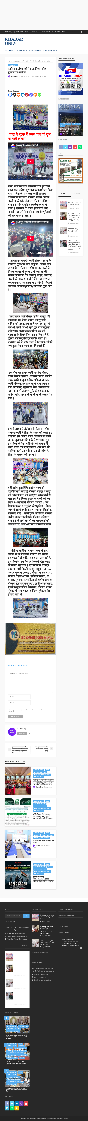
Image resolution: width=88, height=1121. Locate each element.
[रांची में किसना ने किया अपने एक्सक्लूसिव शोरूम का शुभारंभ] (70, 120)
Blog (47, 769)
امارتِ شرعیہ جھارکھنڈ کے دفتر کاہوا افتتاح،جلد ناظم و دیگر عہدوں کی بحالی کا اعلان (16, 1063)
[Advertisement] (44, 15)
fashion (36, 835)
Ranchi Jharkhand (40, 772)
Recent (77, 193)
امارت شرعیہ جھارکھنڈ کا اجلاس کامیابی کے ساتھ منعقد (74, 204)
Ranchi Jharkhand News (42, 774)
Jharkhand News (60, 32)
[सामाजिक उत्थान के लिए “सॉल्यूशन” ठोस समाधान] (18, 844)
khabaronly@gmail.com (19, 936)
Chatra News (23, 1026)
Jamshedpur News (47, 32)
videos (22, 1057)
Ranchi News (13, 65)
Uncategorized (12, 1057)
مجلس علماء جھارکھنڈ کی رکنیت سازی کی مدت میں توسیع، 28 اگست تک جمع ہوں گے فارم (43, 817)
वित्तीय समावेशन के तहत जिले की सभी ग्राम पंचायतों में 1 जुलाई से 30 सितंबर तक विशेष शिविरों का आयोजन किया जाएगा (16, 1090)
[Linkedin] (23, 95)
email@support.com (45, 980)
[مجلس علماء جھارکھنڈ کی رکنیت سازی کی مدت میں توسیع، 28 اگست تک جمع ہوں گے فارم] (18, 812)
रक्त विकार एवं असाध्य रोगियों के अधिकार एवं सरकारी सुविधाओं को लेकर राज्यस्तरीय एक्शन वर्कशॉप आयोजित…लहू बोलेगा (43, 782)
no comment (35, 76)
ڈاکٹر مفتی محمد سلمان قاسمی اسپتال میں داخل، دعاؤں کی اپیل (74, 230)
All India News (38, 769)
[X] (14, 95)
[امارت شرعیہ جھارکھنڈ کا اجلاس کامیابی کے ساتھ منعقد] (63, 205)
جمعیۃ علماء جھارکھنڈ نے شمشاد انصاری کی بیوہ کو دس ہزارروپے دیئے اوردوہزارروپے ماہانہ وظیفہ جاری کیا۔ (74, 217)
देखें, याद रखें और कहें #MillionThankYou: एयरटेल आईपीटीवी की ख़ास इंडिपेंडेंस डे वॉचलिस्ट (43, 879)
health (17, 1028)
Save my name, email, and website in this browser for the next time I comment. (29, 710)
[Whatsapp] (39, 95)
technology (22, 1055)
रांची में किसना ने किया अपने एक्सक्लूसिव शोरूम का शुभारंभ (70, 130)
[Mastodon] (31, 95)
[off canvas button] (6, 50)
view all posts (22, 733)
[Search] (81, 50)
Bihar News (34, 32)
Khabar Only (14, 76)
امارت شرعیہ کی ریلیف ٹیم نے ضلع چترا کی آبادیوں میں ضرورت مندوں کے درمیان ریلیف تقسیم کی (16, 1036)
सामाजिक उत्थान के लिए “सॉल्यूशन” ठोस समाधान (43, 842)
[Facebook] (10, 95)
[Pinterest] (27, 95)
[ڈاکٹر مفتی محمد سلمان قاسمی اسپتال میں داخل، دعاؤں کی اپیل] (63, 230)
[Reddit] (18, 95)
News (26, 32)
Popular (65, 193)
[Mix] (35, 95)
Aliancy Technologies (20, 939)
